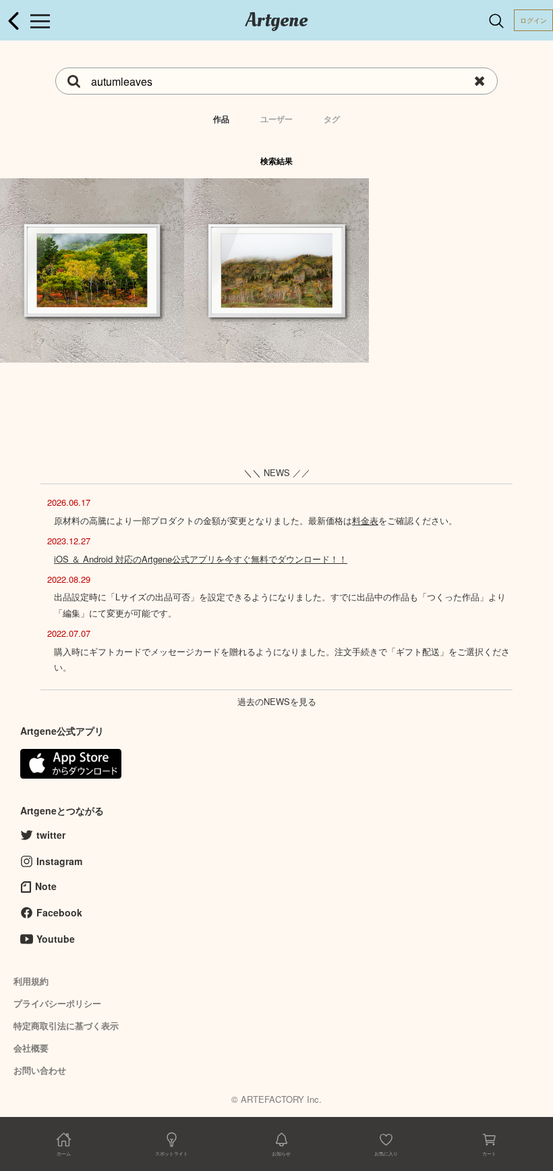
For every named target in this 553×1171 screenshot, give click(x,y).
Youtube (55, 938)
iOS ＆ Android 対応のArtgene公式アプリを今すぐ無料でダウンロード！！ (200, 558)
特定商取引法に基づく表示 (66, 1025)
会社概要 (31, 1047)
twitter (50, 834)
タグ (332, 119)
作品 (221, 119)
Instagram (59, 861)
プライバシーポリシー (57, 1003)
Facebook (59, 912)
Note (46, 886)
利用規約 (31, 980)
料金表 (365, 520)
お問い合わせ (39, 1070)
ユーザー (276, 119)
